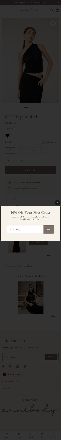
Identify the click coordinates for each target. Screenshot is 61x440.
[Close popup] (57, 203)
